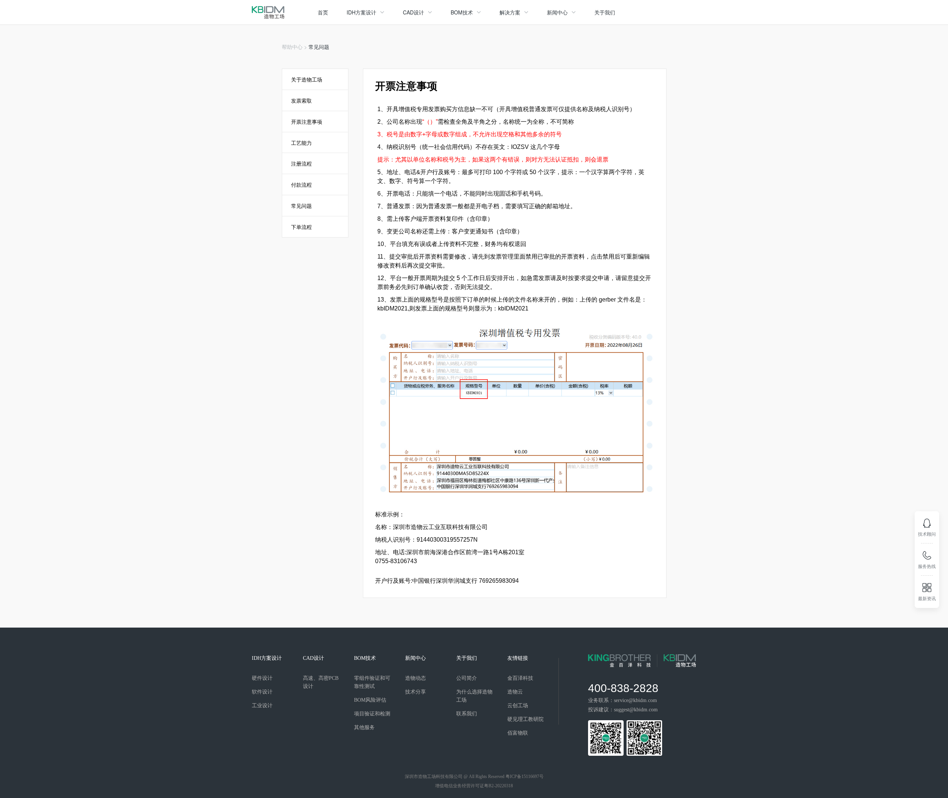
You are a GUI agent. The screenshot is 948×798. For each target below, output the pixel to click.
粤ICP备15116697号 (524, 776)
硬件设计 (262, 678)
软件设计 (262, 692)
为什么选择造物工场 (474, 696)
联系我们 (466, 713)
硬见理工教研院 (525, 719)
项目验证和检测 (372, 713)
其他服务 (364, 727)
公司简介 (466, 678)
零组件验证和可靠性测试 (372, 682)
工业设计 (262, 705)
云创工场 (517, 705)
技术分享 (415, 692)
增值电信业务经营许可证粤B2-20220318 (474, 785)
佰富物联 (517, 733)
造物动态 (415, 678)
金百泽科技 (520, 678)
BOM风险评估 (370, 700)
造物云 (515, 692)
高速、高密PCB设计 (320, 682)
